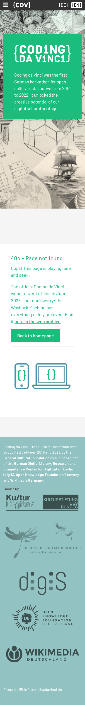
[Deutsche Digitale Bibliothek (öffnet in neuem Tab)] (42, 540)
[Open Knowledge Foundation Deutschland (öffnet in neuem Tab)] (42, 618)
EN (76, 5)
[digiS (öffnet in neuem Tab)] (42, 581)
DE (63, 5)
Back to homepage (35, 335)
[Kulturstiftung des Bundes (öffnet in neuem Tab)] (42, 502)
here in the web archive (38, 321)
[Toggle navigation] (6, 5)
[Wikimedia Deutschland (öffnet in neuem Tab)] (42, 654)
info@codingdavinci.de (43, 689)
